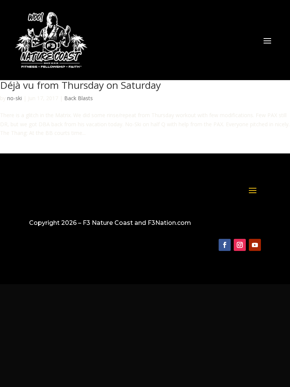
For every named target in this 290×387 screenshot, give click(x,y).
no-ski (14, 98)
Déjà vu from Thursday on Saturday (80, 85)
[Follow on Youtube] (255, 245)
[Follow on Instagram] (240, 245)
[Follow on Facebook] (225, 245)
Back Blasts (78, 98)
